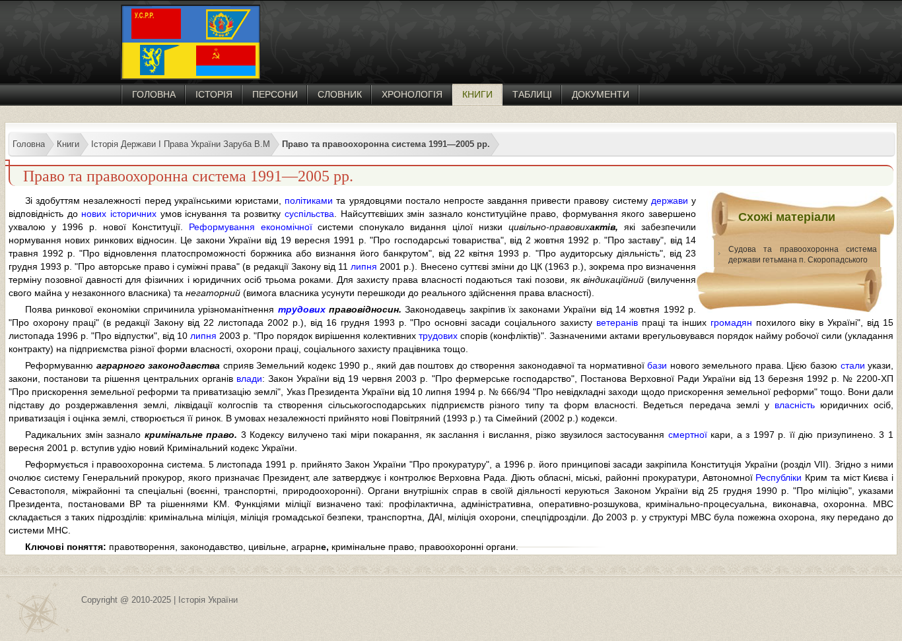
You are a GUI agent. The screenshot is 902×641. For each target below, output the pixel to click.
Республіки (778, 477)
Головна (154, 94)
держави (669, 200)
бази (657, 365)
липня (364, 266)
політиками (309, 200)
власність (795, 405)
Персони (275, 94)
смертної (687, 434)
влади (249, 378)
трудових (302, 309)
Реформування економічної (250, 227)
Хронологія (412, 94)
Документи (600, 94)
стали (853, 365)
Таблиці (532, 94)
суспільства (309, 213)
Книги (477, 94)
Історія (213, 94)
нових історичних (118, 213)
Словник (340, 94)
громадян (731, 322)
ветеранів (617, 322)
